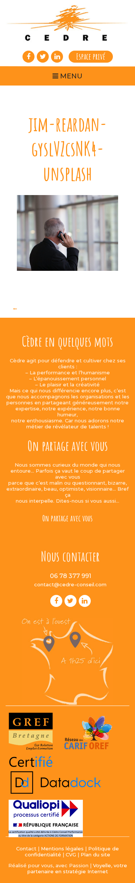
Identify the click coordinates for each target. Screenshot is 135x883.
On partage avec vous (67, 518)
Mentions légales (62, 848)
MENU (70, 76)
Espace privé (90, 56)
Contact (26, 848)
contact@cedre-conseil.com (70, 584)
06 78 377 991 (70, 576)
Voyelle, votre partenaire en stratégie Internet (77, 868)
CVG (71, 854)
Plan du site (95, 854)
